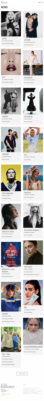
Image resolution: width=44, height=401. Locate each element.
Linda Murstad (25, 391)
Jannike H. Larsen (36, 388)
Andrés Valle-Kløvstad (26, 392)
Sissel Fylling (31, 388)
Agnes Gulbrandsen (26, 390)
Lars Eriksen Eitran (39, 390)
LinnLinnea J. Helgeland (26, 389)
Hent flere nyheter (22, 373)
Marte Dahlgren (38, 391)
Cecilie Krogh (36, 393)
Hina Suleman (32, 390)
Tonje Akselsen (25, 388)
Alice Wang (40, 393)
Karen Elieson (25, 393)
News (24, 385)
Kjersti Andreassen (32, 391)
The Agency (25, 384)
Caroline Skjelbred (34, 392)
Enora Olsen (30, 393)
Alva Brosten (33, 389)
